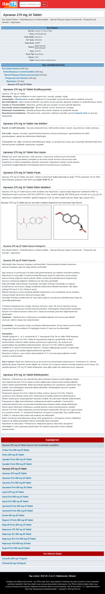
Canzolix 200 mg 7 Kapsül (14, 558)
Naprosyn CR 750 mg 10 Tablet (16, 529)
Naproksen (12, 81)
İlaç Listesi (34, 576)
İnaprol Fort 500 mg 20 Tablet (16, 548)
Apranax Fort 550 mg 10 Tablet (16, 478)
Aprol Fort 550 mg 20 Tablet (15, 501)
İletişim (72, 576)
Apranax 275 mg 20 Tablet (14, 473)
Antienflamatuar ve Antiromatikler (18, 72)
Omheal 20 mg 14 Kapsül (14, 563)
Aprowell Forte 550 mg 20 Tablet (17, 511)
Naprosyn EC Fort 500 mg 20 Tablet (19, 539)
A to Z (52, 576)
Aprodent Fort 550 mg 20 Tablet (17, 487)
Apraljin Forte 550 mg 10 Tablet (17, 459)
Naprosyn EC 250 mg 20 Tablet (16, 534)
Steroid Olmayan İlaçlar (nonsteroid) (21, 75)
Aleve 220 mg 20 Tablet (13, 455)
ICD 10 (44, 576)
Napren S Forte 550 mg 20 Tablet (17, 520)
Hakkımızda (61, 576)
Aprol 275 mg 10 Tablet (13, 492)
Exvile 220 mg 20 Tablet (13, 515)
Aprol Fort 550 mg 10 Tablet (15, 497)
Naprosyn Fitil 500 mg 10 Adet (16, 543)
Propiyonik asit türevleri (16, 78)
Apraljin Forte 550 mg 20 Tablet (17, 464)
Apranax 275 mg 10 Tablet (14, 469)
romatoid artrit (80, 113)
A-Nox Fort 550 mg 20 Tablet (15, 450)
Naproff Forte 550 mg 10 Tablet (16, 525)
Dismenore (20, 99)
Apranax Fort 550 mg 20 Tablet (16, 483)
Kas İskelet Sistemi (11, 69)
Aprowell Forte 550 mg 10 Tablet (17, 506)
